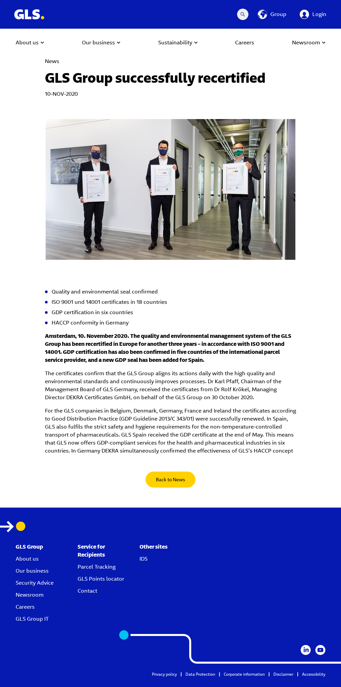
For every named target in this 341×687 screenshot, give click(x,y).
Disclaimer (283, 674)
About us (27, 558)
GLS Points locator (101, 578)
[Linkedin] (306, 650)
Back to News (170, 480)
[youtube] (320, 650)
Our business (32, 570)
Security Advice (35, 582)
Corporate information (244, 674)
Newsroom (30, 594)
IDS (144, 558)
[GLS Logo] (29, 14)
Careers (25, 606)
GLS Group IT (32, 618)
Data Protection (200, 674)
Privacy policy (164, 674)
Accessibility (313, 674)
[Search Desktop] (242, 14)
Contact (87, 590)
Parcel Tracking (97, 566)
